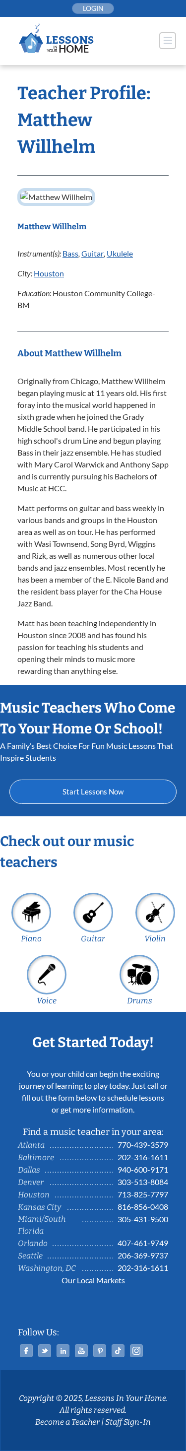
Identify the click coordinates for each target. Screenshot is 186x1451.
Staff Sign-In (128, 1422)
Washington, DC (47, 1268)
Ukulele (120, 253)
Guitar (92, 253)
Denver (31, 1182)
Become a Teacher (67, 1422)
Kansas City (39, 1207)
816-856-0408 (143, 1206)
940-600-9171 (143, 1169)
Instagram (136, 1350)
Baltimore (36, 1157)
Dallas (29, 1170)
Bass (70, 253)
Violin (155, 938)
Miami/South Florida (41, 1225)
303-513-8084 (143, 1182)
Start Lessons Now (93, 791)
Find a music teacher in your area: (93, 1131)
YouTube (81, 1350)
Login (93, 8)
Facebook (26, 1350)
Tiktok (118, 1350)
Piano (31, 938)
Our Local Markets (93, 1280)
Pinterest (99, 1350)
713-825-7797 (143, 1194)
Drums (139, 1000)
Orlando (33, 1243)
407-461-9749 (143, 1243)
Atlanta (31, 1145)
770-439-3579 (143, 1144)
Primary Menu (167, 40)
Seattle (30, 1255)
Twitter (44, 1350)
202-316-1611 (143, 1157)
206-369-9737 (143, 1255)
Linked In (63, 1350)
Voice (47, 1000)
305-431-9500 (143, 1219)
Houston (49, 273)
